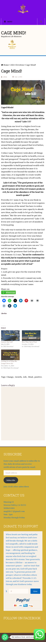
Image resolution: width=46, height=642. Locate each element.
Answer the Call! (7, 342)
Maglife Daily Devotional (15, 637)
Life (25, 376)
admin (5, 77)
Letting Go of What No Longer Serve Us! (9, 362)
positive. (38, 376)
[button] (5, 637)
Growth (18, 376)
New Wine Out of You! (29, 342)
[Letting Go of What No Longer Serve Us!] (10, 355)
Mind (30, 376)
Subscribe (10, 480)
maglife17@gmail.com (14, 511)
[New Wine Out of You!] (31, 335)
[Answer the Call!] (10, 335)
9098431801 (9, 508)
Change (10, 376)
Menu (9, 21)
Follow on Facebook (22, 618)
